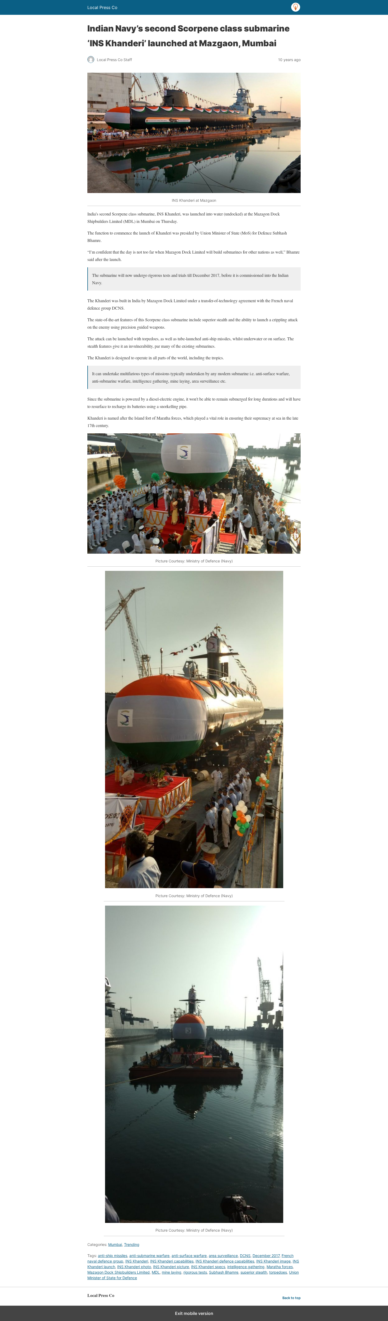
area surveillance (223, 1255)
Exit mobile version (194, 1313)
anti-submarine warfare (149, 1255)
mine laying (171, 1272)
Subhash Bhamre (223, 1272)
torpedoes (278, 1272)
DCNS (245, 1255)
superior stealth (253, 1272)
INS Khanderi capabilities (171, 1261)
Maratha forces (280, 1266)
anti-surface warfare (189, 1255)
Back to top (291, 1298)
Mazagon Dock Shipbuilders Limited (118, 1272)
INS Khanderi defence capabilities (225, 1261)
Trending (131, 1244)
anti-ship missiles (112, 1255)
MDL (156, 1272)
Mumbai (115, 1244)
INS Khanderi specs (208, 1266)
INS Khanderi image (273, 1261)
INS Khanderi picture (171, 1266)
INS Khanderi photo (134, 1266)
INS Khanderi (136, 1261)
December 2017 (266, 1255)
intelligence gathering (245, 1266)
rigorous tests (195, 1272)
